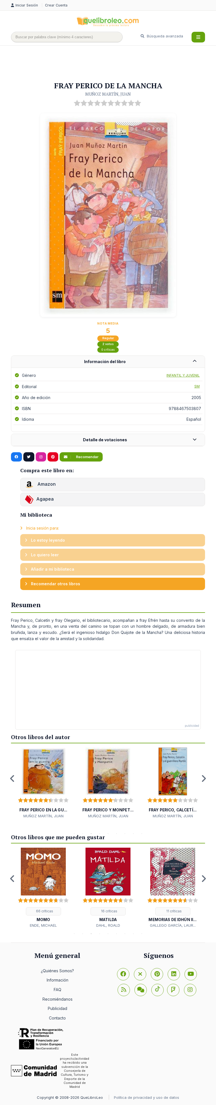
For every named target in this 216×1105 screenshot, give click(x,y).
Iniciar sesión (27, 5)
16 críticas (108, 911)
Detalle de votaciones (105, 439)
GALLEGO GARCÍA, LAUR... (173, 925)
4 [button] (99, 833)
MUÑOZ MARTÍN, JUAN (108, 94)
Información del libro (105, 361)
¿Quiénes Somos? (57, 970)
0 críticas (108, 350)
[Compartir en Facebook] (16, 457)
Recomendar (86, 457)
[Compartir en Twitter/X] (28, 457)
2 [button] (83, 833)
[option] (43, 783)
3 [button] (91, 833)
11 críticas (173, 911)
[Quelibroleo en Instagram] (41, 457)
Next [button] (203, 778)
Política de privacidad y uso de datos (146, 1097)
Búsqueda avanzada (164, 36)
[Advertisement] (113, 63)
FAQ (57, 989)
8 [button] (133, 833)
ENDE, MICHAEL (43, 925)
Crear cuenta (56, 5)
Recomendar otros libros (55, 583)
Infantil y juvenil (183, 375)
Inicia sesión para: (42, 528)
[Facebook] (123, 974)
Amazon (46, 484)
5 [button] (108, 833)
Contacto (57, 1018)
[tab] (108, 362)
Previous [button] (12, 778)
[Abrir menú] (198, 37)
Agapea (45, 499)
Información (57, 980)
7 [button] (125, 833)
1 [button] (74, 833)
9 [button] (142, 833)
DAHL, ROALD (108, 925)
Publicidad (57, 1008)
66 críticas (44, 911)
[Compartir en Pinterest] (53, 457)
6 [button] (116, 833)
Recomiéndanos (57, 999)
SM (197, 386)
